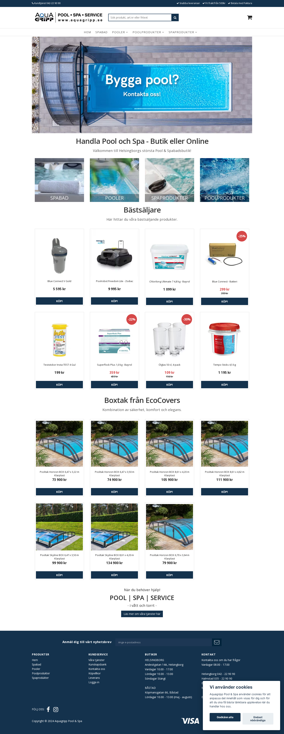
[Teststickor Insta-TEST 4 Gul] (59, 336)
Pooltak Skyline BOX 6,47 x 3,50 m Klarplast (59, 556)
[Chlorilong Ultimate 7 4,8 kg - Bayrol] (169, 253)
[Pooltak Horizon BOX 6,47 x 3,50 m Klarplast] (114, 443)
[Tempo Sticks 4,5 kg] (224, 336)
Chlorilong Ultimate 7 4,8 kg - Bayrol (169, 281)
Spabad (101, 32)
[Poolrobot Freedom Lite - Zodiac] (114, 253)
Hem (87, 32)
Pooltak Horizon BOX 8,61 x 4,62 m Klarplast (224, 473)
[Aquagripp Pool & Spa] (68, 17)
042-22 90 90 (53, 3)
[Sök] (175, 17)
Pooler (119, 32)
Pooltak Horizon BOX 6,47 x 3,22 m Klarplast (59, 473)
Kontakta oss (96, 669)
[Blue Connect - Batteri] (224, 253)
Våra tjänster (96, 660)
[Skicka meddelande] (217, 642)
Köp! (59, 301)
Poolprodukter (147, 32)
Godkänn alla (225, 717)
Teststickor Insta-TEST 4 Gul (59, 364)
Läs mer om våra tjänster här (142, 614)
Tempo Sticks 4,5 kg (224, 364)
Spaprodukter (182, 32)
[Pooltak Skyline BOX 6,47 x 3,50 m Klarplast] (59, 527)
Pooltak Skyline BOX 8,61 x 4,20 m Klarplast (114, 556)
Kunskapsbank (97, 664)
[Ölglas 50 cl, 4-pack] (169, 336)
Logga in (93, 682)
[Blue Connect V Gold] (59, 253)
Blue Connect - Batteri (224, 281)
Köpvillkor (94, 673)
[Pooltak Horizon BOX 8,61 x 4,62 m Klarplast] (224, 443)
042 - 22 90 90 (226, 674)
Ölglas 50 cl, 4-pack (169, 364)
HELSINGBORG (154, 660)
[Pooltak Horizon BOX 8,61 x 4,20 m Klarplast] (169, 443)
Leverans (94, 678)
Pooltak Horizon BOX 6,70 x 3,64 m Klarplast (169, 556)
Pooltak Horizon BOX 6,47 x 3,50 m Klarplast (114, 473)
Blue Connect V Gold (59, 281)
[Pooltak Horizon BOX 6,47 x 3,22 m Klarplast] (59, 443)
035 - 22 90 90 (223, 678)
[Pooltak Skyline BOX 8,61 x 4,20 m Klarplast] (114, 527)
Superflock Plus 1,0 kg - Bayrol (114, 364)
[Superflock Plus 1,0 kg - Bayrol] (114, 336)
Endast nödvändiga (257, 719)
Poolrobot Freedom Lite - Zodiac (114, 281)
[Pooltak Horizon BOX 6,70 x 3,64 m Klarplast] (169, 527)
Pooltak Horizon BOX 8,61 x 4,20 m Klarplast (169, 473)
